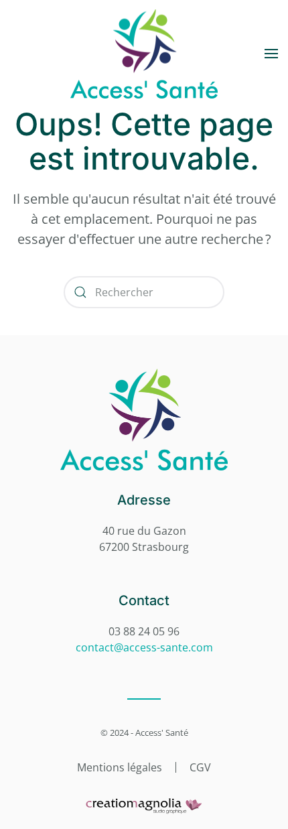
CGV (200, 767)
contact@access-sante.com (144, 647)
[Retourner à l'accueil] (144, 53)
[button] (271, 53)
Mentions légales (119, 767)
